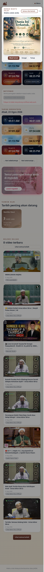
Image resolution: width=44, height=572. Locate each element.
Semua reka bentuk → (29, 11)
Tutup (31, 56)
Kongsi (23, 56)
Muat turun (12, 56)
